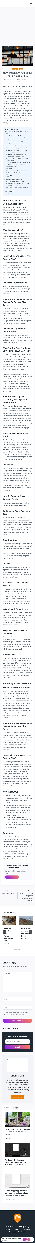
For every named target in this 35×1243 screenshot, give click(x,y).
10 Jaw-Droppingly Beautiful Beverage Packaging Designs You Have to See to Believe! (16, 1193)
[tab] (14, 949)
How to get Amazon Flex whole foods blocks (26, 933)
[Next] (30, 932)
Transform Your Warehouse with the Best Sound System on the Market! (17, 1131)
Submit (17, 1047)
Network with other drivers (15, 172)
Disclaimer (26, 1229)
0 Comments (17, 81)
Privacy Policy (24, 1227)
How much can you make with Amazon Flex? (19, 139)
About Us (8, 1229)
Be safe (10, 168)
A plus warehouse (8, 892)
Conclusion (11, 160)
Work (21, 69)
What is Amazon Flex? (14, 136)
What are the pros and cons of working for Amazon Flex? (18, 151)
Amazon (15, 69)
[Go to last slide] (4, 932)
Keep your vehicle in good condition (18, 175)
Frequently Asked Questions (13, 179)
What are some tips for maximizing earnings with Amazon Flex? (17, 155)
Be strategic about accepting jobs (17, 164)
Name (6, 999)
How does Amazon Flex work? (16, 181)
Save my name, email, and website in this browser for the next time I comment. (16, 1013)
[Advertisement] (17, 25)
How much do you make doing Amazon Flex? (17, 133)
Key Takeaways (10, 191)
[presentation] (9, 920)
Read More (9, 1138)
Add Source (26, 1239)
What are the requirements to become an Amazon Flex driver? (18, 145)
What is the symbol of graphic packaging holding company (26, 895)
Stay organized (12, 166)
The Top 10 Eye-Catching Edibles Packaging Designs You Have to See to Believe (17, 1162)
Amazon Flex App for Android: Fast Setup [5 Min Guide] (8, 935)
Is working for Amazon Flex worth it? (18, 158)
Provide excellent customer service (18, 170)
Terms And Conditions (17, 1232)
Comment (7, 973)
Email (5, 1008)
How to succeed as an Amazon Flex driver (17, 162)
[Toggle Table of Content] (28, 129)
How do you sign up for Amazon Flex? (18, 148)
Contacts (17, 1229)
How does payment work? (15, 142)
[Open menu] (31, 3)
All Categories (11, 1227)
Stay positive (11, 177)
